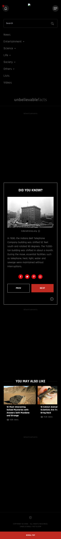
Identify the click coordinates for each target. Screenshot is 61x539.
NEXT (42, 288)
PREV (18, 288)
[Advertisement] (30, 146)
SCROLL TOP (30, 535)
